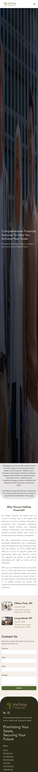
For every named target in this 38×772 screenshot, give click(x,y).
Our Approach (8, 756)
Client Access (8, 769)
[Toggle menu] (34, 4)
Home (5, 750)
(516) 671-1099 (19, 622)
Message (4, 675)
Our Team (6, 763)
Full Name (5, 648)
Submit (19, 688)
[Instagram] (8, 713)
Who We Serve (8, 760)
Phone (4, 666)
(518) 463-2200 (19, 607)
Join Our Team (8, 766)
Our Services (7, 753)
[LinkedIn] (4, 713)
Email (3, 657)
